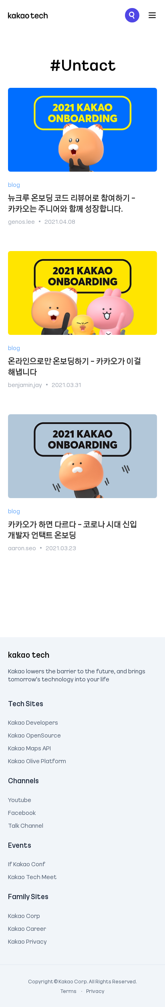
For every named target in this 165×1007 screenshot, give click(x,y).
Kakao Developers (33, 721)
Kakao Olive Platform (37, 760)
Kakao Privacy (27, 940)
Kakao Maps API (29, 747)
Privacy (91, 991)
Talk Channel (25, 824)
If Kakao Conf (26, 863)
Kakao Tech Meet (32, 876)
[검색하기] (132, 15)
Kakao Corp (24, 915)
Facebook (22, 812)
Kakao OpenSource (34, 734)
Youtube (19, 799)
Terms (68, 991)
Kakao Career (27, 927)
